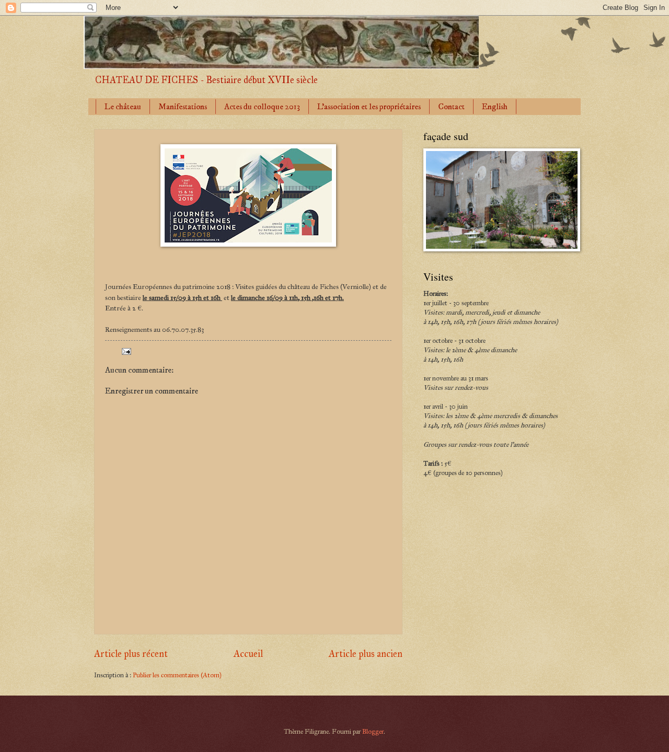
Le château (123, 106)
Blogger (373, 731)
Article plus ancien (365, 654)
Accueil (248, 654)
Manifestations (182, 106)
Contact (451, 106)
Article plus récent (131, 654)
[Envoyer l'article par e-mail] (126, 351)
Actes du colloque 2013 (262, 106)
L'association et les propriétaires (369, 106)
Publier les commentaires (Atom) (177, 675)
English (494, 106)
